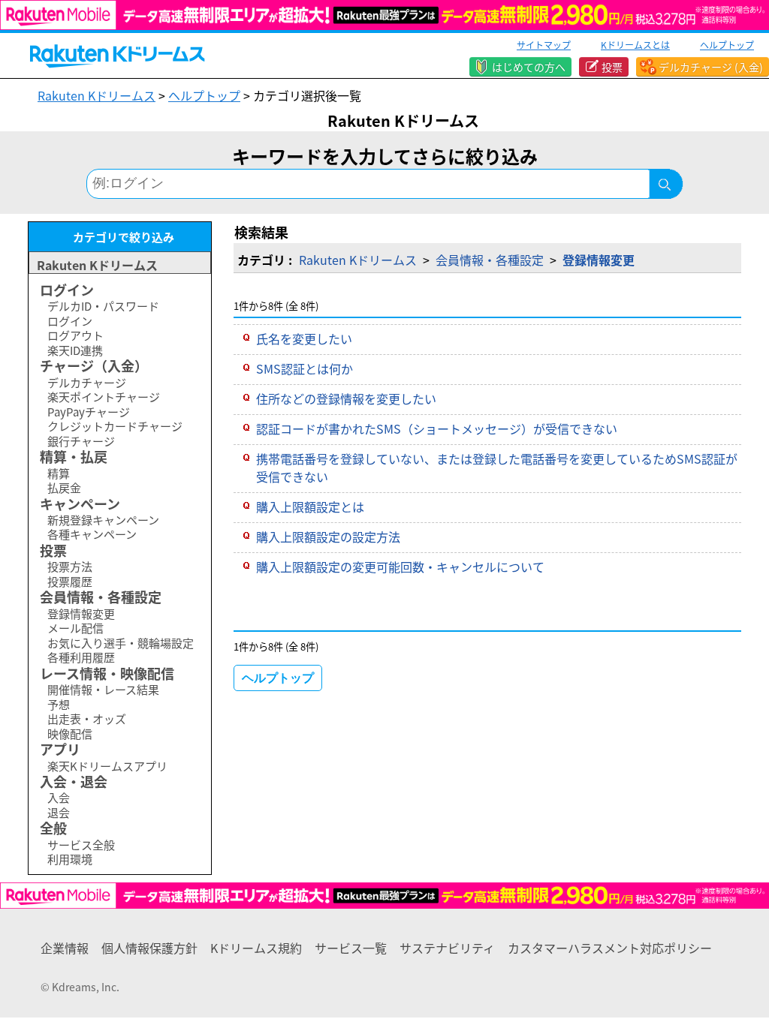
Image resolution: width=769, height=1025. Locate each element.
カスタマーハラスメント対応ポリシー (610, 948)
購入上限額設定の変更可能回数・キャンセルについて (400, 567)
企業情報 (65, 948)
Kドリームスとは (635, 44)
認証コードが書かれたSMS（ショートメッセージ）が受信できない (436, 428)
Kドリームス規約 (256, 948)
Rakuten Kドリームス (96, 95)
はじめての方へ (528, 66)
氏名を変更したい (304, 338)
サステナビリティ (447, 948)
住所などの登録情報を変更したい (346, 398)
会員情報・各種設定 (490, 260)
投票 (612, 66)
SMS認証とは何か (304, 368)
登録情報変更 (598, 260)
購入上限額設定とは (310, 506)
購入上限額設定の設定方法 (328, 537)
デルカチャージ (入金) (711, 66)
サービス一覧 (351, 948)
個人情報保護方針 (149, 948)
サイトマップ (544, 44)
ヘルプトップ (727, 44)
